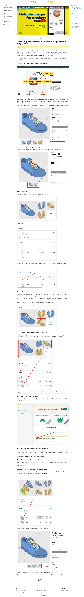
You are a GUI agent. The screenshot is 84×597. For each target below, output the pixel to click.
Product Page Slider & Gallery (21, 590)
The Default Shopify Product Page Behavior (32, 64)
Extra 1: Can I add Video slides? (28, 460)
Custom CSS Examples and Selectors (9, 19)
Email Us (62, 592)
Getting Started (6, 5)
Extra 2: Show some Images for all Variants (32, 469)
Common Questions (6, 14)
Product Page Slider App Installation (43, 592)
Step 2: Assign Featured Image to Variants (32, 332)
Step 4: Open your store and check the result (32, 448)
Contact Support (6, 24)
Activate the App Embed (8, 7)
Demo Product (22, 192)
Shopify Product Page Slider (44, 1)
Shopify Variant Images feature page (59, 574)
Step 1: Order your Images (26, 292)
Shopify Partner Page (64, 590)
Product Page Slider (21, 38)
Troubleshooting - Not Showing (8, 22)
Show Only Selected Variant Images (8, 12)
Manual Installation (7, 10)
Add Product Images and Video (8, 17)
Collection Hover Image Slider (21, 592)
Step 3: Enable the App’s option (28, 396)
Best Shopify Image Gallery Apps (42, 590)
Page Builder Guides (8, 8)
